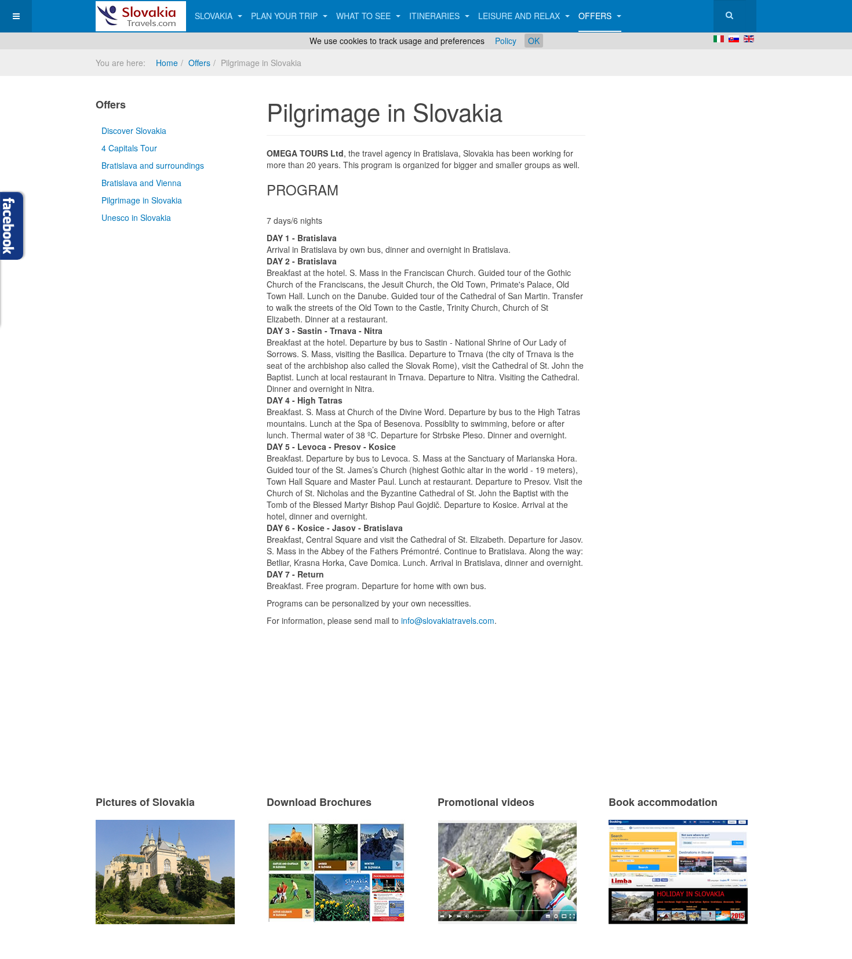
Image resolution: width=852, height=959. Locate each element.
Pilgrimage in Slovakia (141, 200)
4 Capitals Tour (129, 148)
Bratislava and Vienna (141, 182)
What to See (364, 15)
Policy (505, 40)
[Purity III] (141, 16)
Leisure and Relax (520, 15)
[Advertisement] (402, 695)
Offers (596, 15)
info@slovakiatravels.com (447, 620)
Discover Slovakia (133, 130)
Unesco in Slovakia (136, 217)
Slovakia (215, 15)
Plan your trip (285, 15)
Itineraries (435, 15)
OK (534, 40)
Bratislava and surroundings (152, 165)
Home (167, 62)
